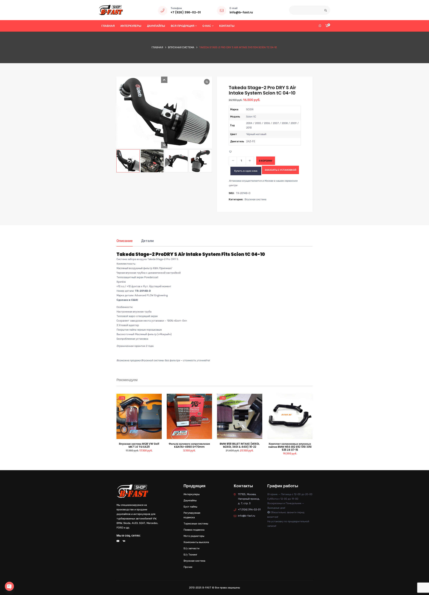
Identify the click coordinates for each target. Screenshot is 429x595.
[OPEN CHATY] (9, 586)
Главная (108, 26)
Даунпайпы (156, 26)
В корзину (265, 160)
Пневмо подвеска (193, 529)
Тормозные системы (195, 523)
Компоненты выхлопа (196, 542)
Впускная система (181, 47)
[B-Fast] (111, 9)
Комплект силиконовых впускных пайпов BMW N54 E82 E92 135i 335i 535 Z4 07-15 (290, 447)
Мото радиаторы (193, 536)
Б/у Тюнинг (190, 554)
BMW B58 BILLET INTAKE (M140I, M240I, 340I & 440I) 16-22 (240, 445)
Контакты (226, 26)
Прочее (187, 567)
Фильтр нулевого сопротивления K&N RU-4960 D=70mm (189, 445)
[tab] (124, 242)
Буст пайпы (190, 506)
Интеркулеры (130, 26)
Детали (147, 241)
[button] (164, 80)
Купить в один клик (246, 170)
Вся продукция (182, 26)
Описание (124, 241)
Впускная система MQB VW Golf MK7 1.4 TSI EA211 (139, 445)
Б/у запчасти (191, 548)
